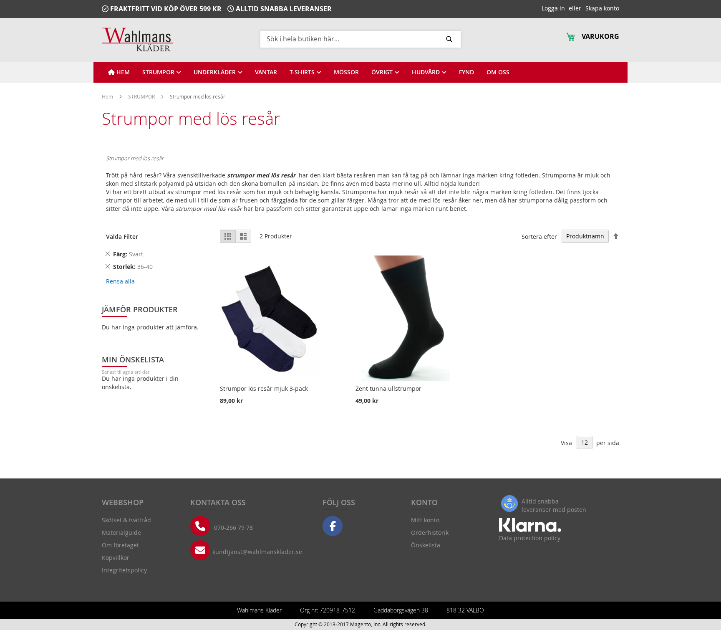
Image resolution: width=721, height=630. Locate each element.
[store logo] (137, 39)
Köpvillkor (115, 558)
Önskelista (425, 545)
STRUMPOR (142, 96)
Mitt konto (425, 520)
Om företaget (120, 545)
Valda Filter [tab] (122, 236)
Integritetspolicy (124, 570)
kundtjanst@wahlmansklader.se (257, 552)
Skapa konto (602, 8)
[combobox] (360, 39)
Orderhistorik (430, 532)
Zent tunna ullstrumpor (388, 388)
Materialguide (121, 532)
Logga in (553, 8)
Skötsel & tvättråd (126, 520)
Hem (108, 96)
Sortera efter (539, 236)
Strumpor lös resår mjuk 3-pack (264, 388)
